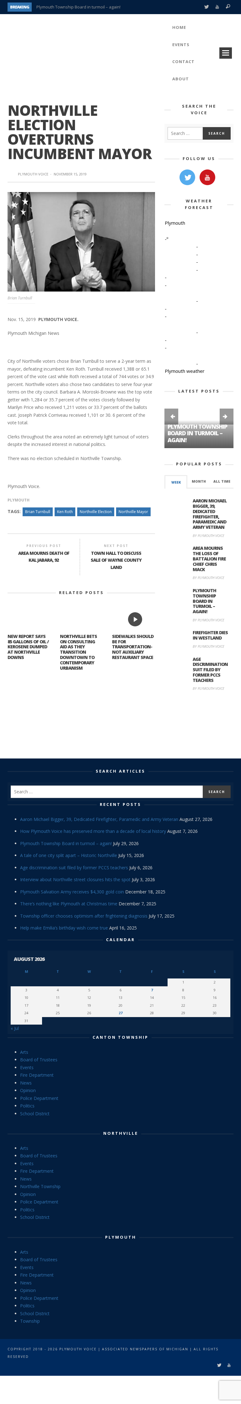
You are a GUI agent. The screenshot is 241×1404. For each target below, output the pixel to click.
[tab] (175, 482)
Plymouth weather (185, 371)
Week (176, 482)
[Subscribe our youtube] (207, 177)
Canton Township (120, 1037)
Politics (27, 1106)
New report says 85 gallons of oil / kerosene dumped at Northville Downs (28, 646)
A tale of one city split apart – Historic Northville (68, 855)
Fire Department (37, 1075)
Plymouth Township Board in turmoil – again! (78, 7)
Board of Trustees (38, 1060)
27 (120, 1012)
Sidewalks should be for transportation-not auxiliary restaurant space (132, 646)
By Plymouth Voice (208, 535)
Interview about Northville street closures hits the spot (75, 879)
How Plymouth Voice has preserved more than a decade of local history (93, 831)
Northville (120, 1133)
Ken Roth (65, 511)
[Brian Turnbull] (81, 241)
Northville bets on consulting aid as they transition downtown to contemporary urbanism (78, 652)
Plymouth (18, 500)
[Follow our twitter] (187, 177)
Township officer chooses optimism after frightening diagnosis (83, 916)
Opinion (28, 1090)
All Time (221, 481)
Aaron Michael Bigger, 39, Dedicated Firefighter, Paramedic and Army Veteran (210, 514)
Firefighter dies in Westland (210, 635)
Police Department (39, 1098)
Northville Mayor (133, 511)
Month (199, 481)
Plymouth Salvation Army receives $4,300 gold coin (72, 892)
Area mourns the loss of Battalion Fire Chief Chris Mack (209, 558)
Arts (24, 1052)
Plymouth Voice (33, 174)
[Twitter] (206, 7)
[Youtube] (217, 7)
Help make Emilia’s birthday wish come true (64, 928)
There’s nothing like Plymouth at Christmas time (68, 904)
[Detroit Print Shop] (199, 726)
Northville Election (96, 511)
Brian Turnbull (37, 511)
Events (27, 1067)
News (26, 1083)
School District (35, 1114)
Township (30, 1321)
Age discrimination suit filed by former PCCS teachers (210, 669)
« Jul (15, 1028)
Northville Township (40, 1186)
